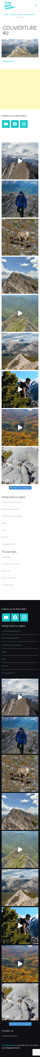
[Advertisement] (20, 89)
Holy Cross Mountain (9, 578)
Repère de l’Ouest (13, 1048)
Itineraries (13, 14)
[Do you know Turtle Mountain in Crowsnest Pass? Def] (20, 275)
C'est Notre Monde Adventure (12, 516)
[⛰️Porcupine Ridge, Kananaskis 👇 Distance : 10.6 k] (20, 389)
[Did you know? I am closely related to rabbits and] (20, 465)
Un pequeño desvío (8, 544)
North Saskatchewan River (10, 509)
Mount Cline (6, 571)
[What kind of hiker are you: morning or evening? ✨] (20, 199)
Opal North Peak (29, 14)
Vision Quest (6, 557)
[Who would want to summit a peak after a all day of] (20, 160)
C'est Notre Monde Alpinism (11, 502)
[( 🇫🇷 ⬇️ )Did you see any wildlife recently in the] (20, 237)
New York (5, 537)
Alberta (20, 14)
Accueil (6, 14)
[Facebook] (6, 124)
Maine (4, 530)
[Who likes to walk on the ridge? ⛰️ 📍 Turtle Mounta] (20, 313)
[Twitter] (15, 124)
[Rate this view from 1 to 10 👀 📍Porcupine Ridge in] (20, 351)
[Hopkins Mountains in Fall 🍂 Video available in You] (20, 427)
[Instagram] (24, 124)
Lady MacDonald (7, 585)
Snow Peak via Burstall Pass (11, 564)
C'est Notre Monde (8, 1045)
